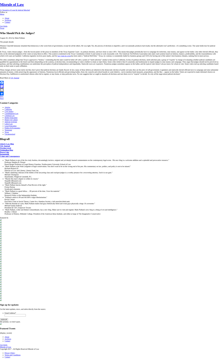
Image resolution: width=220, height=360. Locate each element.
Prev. (2, 96)
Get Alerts (3, 26)
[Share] (110, 94)
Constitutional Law (11, 114)
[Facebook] (110, 82)
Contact (7, 22)
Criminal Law (10, 116)
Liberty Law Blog (7, 144)
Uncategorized (10, 134)
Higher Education (11, 118)
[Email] (110, 90)
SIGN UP (4, 319)
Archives (8, 20)
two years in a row (64, 56)
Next (2, 99)
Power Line (4, 152)
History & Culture (11, 120)
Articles (7, 107)
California (8, 109)
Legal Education (10, 126)
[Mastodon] (110, 86)
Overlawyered (5, 148)
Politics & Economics (12, 128)
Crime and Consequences (10, 156)
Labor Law (9, 124)
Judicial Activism (11, 122)
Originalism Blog (6, 150)
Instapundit (4, 154)
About (7, 18)
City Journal (14, 78)
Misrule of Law (5, 347)
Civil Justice (9, 111)
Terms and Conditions (13, 355)
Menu (2, 14)
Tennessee (8, 130)
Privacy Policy (10, 353)
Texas (2, 28)
